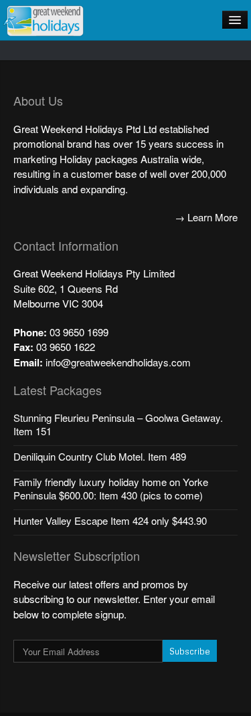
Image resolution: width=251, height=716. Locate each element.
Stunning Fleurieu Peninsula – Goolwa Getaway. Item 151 (118, 424)
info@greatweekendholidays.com (118, 362)
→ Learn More (206, 217)
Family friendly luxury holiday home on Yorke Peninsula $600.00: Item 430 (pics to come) (110, 488)
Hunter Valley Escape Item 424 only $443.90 (110, 520)
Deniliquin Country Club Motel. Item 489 (99, 456)
